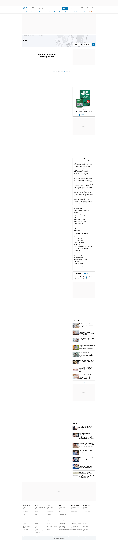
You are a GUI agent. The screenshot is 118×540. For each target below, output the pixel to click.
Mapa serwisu (87, 537)
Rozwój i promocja (26, 526)
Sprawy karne (49, 508)
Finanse (84, 510)
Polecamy (75, 423)
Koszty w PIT (77, 253)
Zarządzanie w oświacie (39, 527)
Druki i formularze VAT (79, 240)
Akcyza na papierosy (78, 263)
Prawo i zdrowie (50, 516)
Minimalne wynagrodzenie (76, 523)
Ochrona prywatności (33, 537)
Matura (36, 529)
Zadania (24, 524)
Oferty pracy (85, 530)
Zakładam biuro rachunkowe (76, 507)
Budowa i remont (86, 511)
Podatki (24, 507)
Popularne (78, 160)
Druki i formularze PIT (79, 238)
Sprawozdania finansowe (76, 513)
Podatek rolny (77, 261)
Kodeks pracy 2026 (84, 111)
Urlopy (36, 511)
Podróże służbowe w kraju (76, 521)
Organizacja (25, 521)
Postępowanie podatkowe (79, 236)
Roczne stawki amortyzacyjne (80, 259)
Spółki (60, 508)
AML (72, 514)
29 (89, 276)
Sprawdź (83, 114)
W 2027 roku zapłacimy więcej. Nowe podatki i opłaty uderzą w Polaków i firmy (83, 167)
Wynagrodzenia (38, 508)
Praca (48, 513)
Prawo (55, 11)
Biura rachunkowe (75, 505)
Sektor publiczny (48, 11)
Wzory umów (85, 526)
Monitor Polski (49, 523)
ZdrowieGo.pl (85, 521)
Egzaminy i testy (38, 526)
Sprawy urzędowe (50, 511)
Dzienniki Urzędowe (51, 524)
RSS (69, 537)
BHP (36, 513)
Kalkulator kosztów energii (80, 221)
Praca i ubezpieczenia (63, 510)
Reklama (80, 537)
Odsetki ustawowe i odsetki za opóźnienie (83, 246)
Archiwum (85, 523)
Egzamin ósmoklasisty (39, 530)
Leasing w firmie (62, 513)
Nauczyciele (37, 524)
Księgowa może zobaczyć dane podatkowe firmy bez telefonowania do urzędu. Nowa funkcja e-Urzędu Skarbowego (83, 164)
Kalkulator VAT (77, 225)
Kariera (64, 537)
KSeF (90, 11)
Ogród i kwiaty (85, 513)
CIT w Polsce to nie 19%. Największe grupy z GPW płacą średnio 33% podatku (83, 185)
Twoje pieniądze (63, 11)
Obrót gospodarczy (26, 510)
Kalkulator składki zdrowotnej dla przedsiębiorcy (81, 211)
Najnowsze (84, 160)
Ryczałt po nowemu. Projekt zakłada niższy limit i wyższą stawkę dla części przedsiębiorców (83, 202)
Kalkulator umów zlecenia (79, 217)
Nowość (84, 109)
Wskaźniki (79, 245)
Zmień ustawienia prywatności (47, 537)
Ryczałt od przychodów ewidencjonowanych (79, 256)
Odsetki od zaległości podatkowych (82, 226)
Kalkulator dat (77, 230)
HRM (36, 514)
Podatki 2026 (76, 321)
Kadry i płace (25, 527)
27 (83, 276)
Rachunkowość (77, 234)
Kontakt (74, 537)
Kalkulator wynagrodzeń (79, 215)
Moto (70, 11)
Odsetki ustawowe (74, 527)
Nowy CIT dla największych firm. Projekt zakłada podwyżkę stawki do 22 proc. (82, 199)
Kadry (35, 11)
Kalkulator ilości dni (78, 228)
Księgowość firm (26, 505)
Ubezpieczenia (38, 510)
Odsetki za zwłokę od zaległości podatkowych (81, 249)
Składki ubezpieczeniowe (76, 524)
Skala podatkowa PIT (79, 252)
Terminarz (79, 273)
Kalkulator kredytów (78, 223)
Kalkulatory (79, 208)
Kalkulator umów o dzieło (79, 219)
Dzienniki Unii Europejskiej (52, 526)
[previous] (51, 71)
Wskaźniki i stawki (75, 519)
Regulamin (58, 537)
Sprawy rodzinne (50, 507)
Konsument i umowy (51, 510)
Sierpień (86, 273)
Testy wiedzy (37, 532)
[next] (69, 71)
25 (78, 276)
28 (86, 276)
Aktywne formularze (82, 233)
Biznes (40, 11)
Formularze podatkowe (79, 242)
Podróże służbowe (74, 526)
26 (80, 276)
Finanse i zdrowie (62, 514)
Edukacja (85, 11)
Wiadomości (85, 507)
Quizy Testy (76, 265)
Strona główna (26, 35)
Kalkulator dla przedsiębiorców (81, 214)
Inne (42, 35)
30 (91, 276)
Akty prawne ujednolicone (52, 527)
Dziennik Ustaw (50, 521)
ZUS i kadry (38, 35)
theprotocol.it (85, 529)
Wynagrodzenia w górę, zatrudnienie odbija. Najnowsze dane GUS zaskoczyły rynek (83, 195)
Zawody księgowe (26, 513)
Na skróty (85, 519)
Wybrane (90, 160)
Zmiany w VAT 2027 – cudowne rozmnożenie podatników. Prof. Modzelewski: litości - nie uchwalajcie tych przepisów (83, 174)
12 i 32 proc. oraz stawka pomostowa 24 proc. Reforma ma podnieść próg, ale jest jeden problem (83, 178)
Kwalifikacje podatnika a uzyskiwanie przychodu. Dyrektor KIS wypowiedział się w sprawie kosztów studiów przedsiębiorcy (83, 181)
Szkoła (36, 523)
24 (75, 276)
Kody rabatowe (86, 524)
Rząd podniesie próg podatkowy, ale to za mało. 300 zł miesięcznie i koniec (83, 171)
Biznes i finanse (62, 507)
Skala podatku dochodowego (76, 529)
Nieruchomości (77, 11)
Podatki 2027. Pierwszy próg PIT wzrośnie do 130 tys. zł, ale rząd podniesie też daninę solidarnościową (83, 192)
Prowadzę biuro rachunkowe (76, 508)
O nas (24, 537)
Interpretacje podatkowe (79, 266)
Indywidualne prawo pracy (40, 507)
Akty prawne (49, 519)
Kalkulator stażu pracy (63, 527)
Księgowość (29, 11)
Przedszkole (37, 521)
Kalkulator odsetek (62, 526)
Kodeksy (48, 529)
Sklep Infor (49, 514)
